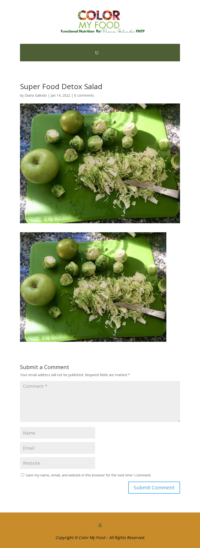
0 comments (84, 95)
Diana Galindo (36, 95)
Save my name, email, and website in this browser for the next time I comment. (88, 475)
